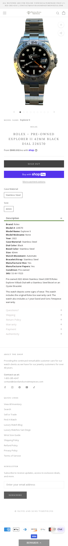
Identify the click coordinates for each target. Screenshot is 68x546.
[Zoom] (61, 25)
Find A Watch (10, 419)
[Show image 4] (30, 112)
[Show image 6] (37, 112)
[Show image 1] (20, 112)
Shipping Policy (11, 440)
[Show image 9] (48, 112)
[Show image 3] (27, 112)
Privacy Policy (10, 450)
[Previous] (14, 112)
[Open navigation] (4, 13)
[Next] (54, 112)
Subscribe (15, 495)
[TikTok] (34, 387)
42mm (9, 208)
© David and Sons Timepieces (34, 511)
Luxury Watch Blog (13, 424)
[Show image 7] (41, 112)
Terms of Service (12, 455)
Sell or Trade (10, 414)
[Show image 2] (23, 112)
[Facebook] (5, 387)
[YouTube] (27, 387)
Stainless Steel (13, 195)
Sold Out (34, 164)
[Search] (57, 13)
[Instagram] (12, 387)
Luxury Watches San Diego (17, 429)
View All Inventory (13, 404)
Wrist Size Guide (12, 435)
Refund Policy (11, 445)
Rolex (34, 127)
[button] (34, 542)
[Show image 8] (44, 112)
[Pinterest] (19, 387)
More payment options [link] (34, 181)
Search (7, 409)
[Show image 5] (34, 112)
